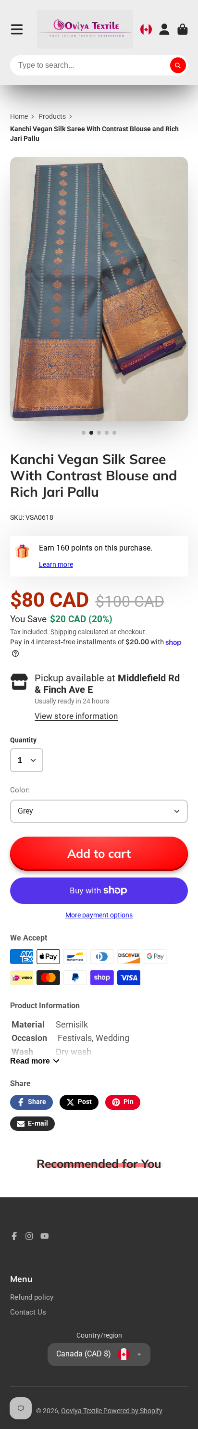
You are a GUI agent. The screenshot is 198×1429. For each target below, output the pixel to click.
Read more (30, 1060)
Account (164, 29)
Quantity (23, 740)
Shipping (63, 632)
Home (19, 116)
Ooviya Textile (82, 1411)
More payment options (99, 915)
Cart (182, 29)
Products (52, 116)
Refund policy (31, 1297)
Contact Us (28, 1312)
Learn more (56, 564)
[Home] (85, 29)
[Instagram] (29, 1236)
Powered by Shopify (132, 1411)
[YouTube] (44, 1236)
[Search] (178, 65)
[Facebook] (14, 1236)
